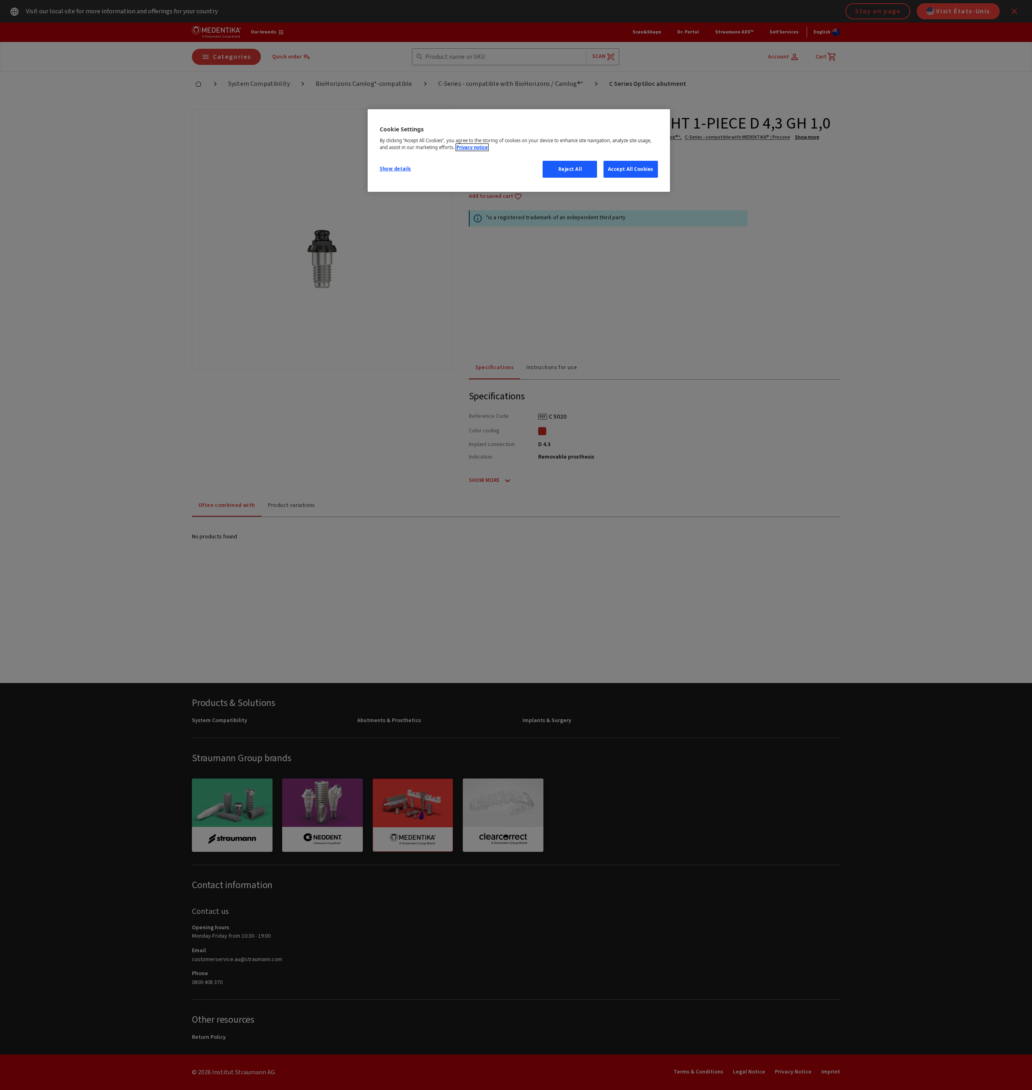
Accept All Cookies (630, 169)
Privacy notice (472, 147)
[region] (519, 150)
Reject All (570, 169)
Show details (395, 169)
